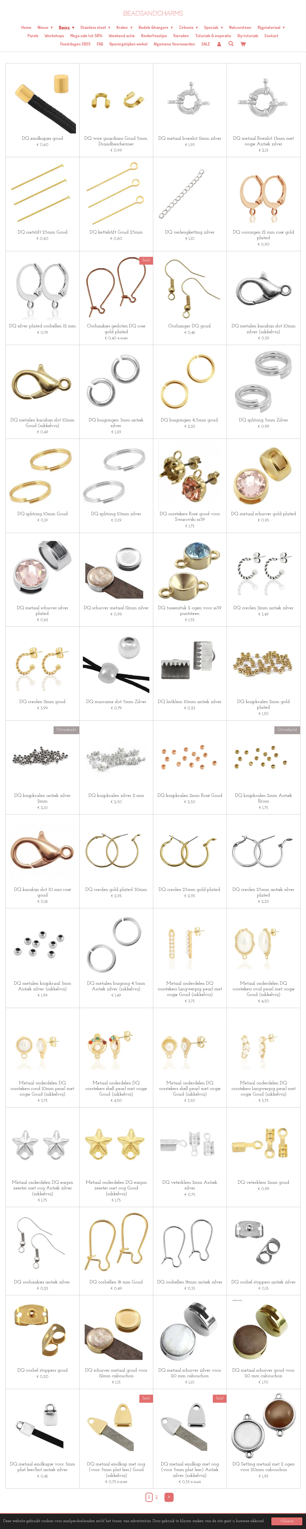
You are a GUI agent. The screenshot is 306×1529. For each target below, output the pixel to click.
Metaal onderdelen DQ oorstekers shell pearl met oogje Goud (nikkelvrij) (116, 1089)
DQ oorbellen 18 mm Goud (116, 1282)
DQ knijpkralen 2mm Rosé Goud (189, 795)
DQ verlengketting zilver (190, 232)
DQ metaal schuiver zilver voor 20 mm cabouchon (189, 1373)
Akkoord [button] (286, 1521)
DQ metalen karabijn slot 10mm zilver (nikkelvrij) (263, 329)
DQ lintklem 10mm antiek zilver (190, 701)
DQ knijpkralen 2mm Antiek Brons (263, 798)
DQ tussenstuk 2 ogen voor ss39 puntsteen (189, 611)
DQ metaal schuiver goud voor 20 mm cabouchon (263, 1373)
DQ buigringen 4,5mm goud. (190, 420)
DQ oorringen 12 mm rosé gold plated (263, 235)
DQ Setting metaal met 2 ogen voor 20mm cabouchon (264, 1467)
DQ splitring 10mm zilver (116, 514)
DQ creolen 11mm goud (42, 701)
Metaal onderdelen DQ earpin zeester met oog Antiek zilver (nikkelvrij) (42, 1188)
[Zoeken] (231, 43)
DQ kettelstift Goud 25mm (116, 232)
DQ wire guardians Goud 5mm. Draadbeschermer (116, 141)
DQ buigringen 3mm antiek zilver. (116, 423)
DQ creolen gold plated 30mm (116, 889)
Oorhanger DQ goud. (189, 326)
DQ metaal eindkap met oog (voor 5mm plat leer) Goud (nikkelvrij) (116, 1470)
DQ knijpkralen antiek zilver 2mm (42, 798)
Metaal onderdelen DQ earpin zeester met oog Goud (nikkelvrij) (116, 1188)
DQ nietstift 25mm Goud (42, 232)
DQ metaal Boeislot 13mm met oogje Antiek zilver (263, 141)
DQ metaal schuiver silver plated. (42, 611)
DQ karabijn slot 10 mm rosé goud (42, 892)
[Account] (219, 44)
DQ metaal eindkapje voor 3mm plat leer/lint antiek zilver (42, 1467)
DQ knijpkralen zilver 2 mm (116, 795)
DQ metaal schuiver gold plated (263, 514)
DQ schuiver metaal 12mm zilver (116, 608)
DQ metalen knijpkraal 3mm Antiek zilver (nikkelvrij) (42, 986)
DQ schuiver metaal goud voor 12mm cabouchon (116, 1373)
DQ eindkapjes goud (42, 138)
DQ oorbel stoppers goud (42, 1370)
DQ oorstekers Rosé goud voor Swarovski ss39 (190, 517)
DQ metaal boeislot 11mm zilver (189, 138)
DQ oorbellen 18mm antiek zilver (189, 1282)
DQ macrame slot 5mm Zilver (116, 701)
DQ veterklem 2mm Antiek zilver (189, 1185)
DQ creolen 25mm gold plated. (190, 889)
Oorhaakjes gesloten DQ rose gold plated (116, 329)
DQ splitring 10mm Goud (42, 514)
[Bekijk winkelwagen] (243, 44)
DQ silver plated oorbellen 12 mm (42, 326)
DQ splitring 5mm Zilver (263, 420)
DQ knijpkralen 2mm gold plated (263, 704)
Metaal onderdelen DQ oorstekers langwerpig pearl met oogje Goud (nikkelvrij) (190, 989)
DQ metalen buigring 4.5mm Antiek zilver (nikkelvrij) (116, 986)
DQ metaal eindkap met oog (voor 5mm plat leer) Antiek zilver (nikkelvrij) (190, 1470)
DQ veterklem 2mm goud (263, 1182)
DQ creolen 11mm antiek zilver (263, 608)
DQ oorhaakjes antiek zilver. (42, 1282)
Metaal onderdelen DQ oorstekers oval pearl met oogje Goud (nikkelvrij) (264, 989)
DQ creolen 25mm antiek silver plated (263, 892)
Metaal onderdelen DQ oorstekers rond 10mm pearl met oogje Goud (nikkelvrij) (42, 1089)
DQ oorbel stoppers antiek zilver (263, 1282)
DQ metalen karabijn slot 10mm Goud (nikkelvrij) (42, 423)
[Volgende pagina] (169, 1497)
